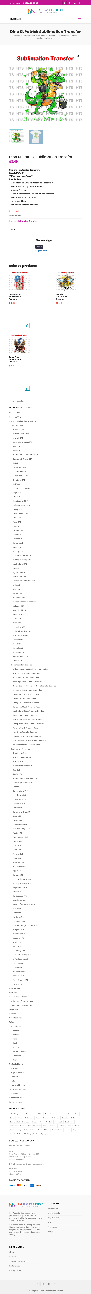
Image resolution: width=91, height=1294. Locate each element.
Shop (22, 35)
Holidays (14, 1081)
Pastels (61, 1126)
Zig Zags (44, 1134)
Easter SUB (17, 820)
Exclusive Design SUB (21, 829)
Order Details (54, 1213)
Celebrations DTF (20, 467)
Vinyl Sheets (16, 1026)
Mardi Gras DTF (19, 576)
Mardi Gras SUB (19, 900)
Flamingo (25, 1122)
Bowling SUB (19, 950)
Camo (38, 1118)
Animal (16, 1034)
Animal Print (38, 1114)
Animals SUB (18, 761)
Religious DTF (18, 606)
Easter (12, 1122)
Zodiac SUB (17, 984)
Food (41, 1122)
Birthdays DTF (20, 471)
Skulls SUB (17, 942)
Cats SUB (16, 787)
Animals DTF (18, 438)
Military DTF (17, 585)
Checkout (52, 1227)
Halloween (14, 1126)
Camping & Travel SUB (22, 782)
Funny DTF (17, 534)
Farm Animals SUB (20, 837)
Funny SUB (17, 858)
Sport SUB (17, 946)
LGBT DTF (16, 568)
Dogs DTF (17, 492)
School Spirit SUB (20, 934)
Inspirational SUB (20, 887)
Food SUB (17, 850)
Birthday (20, 1118)
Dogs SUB (17, 816)
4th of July (14, 1114)
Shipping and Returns (18, 1261)
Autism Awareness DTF (22, 442)
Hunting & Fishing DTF (22, 560)
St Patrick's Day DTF (22, 556)
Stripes (46, 1130)
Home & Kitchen (18, 1085)
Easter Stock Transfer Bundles (26, 694)
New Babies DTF (21, 476)
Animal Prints (50, 1114)
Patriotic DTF (18, 593)
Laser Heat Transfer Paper (22, 1005)
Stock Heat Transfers (35, 35)
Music (45, 1126)
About (11, 1252)
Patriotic (70, 1126)
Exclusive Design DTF (21, 505)
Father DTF (17, 518)
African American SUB (22, 757)
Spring (19, 1130)
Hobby (15, 1043)
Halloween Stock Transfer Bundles (27, 707)
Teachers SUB (19, 963)
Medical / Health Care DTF (24, 581)
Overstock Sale (15, 1018)
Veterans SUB (18, 976)
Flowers (34, 1122)
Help (13, 229)
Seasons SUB (18, 938)
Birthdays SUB (20, 795)
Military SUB (18, 908)
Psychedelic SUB (20, 921)
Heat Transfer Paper (18, 997)
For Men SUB (18, 854)
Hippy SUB (17, 871)
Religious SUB (18, 929)
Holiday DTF (18, 551)
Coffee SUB (17, 808)
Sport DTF (17, 623)
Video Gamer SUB (20, 980)
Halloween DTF (19, 543)
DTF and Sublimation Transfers (22, 421)
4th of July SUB (19, 753)
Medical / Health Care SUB (24, 904)
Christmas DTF (19, 480)
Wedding (27, 1134)
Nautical (53, 1126)
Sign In (39, 247)
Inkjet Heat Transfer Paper (22, 1001)
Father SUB (17, 841)
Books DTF (17, 450)
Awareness (61, 1114)
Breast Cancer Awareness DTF (26, 455)
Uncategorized (15, 1102)
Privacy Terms (15, 1270)
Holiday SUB (18, 875)
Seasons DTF (18, 614)
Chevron (46, 1118)
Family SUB (17, 833)
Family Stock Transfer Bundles (26, 702)
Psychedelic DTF (19, 597)
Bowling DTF (19, 627)
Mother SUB (18, 913)
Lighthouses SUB (20, 896)
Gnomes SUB (18, 862)
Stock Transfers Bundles (21, 665)
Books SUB (17, 774)
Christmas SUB (19, 803)
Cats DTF (16, 463)
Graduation (69, 1122)
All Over (16, 1030)
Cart (50, 1222)
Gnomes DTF (18, 539)
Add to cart (27, 325)
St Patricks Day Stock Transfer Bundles (29, 740)
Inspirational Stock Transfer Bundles (28, 711)
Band (12, 1118)
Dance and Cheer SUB (22, 812)
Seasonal (17, 1055)
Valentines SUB (19, 971)
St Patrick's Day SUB (22, 879)
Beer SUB (16, 770)
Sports (15, 1060)
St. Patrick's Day (29, 1130)
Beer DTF (16, 446)
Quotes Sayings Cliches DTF (24, 602)
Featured (13, 992)
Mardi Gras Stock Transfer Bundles (28, 719)
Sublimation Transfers (55, 35)
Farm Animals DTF (20, 513)
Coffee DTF (17, 484)
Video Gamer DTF (20, 656)
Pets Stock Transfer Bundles (25, 732)
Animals (14, 1093)
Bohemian (29, 1118)
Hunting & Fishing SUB (22, 883)
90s (22, 1114)
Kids (29, 1126)
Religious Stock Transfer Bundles (27, 736)
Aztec (70, 1114)
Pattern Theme (19, 1051)
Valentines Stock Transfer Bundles (27, 745)
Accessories (14, 413)
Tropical (76, 1130)
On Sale (12, 1013)
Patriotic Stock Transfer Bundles (27, 728)
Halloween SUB (19, 866)
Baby (76, 1114)
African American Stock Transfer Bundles (30, 669)
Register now (41, 251)
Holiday (16, 1047)
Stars (40, 1130)
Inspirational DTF (20, 564)
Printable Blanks (16, 1064)
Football (49, 1122)
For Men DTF (18, 530)
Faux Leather (14, 988)
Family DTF (17, 509)
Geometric (58, 1122)
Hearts (22, 1126)
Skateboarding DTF (22, 631)
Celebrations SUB (20, 791)
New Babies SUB (21, 799)
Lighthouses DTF (20, 572)
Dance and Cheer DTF (22, 488)
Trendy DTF (17, 644)
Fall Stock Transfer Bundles (24, 698)
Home (16, 35)
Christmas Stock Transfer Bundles (27, 690)
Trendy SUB (17, 967)
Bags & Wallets (17, 1072)
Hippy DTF (17, 547)
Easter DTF (17, 497)
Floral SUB (17, 845)
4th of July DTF (19, 429)
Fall (18, 1122)
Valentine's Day (16, 1134)
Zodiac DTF (17, 660)
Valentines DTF (19, 648)
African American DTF (22, 434)
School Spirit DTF (20, 610)
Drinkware (15, 1076)
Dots (73, 1118)
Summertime (57, 1130)
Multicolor (37, 1126)
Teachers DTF (18, 639)
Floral (15, 1039)
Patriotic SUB (18, 917)
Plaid (77, 1126)
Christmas (55, 1118)
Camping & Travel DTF (22, 459)
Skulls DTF (17, 618)
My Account (53, 1208)
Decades (65, 1118)
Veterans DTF (18, 652)
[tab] (45, 229)
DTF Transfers (17, 425)
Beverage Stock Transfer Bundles (27, 681)
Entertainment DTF (20, 501)
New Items (13, 1009)
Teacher (67, 1130)
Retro (12, 1130)
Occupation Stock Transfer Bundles (28, 723)
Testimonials (14, 1266)
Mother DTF (17, 589)
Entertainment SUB (21, 824)
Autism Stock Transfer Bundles (26, 677)
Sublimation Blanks (17, 1097)
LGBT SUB (17, 892)
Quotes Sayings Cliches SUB (25, 925)
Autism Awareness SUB (22, 766)
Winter (35, 1134)
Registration (53, 1218)
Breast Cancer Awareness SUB (26, 778)
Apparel (14, 1068)
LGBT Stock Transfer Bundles (25, 715)
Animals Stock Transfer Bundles (26, 673)
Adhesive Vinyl (15, 417)
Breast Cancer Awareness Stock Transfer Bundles (34, 686)
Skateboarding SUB (22, 955)
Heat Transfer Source (53, 1291)
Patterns (12, 1022)
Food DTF (17, 526)
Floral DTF (17, 522)
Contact (12, 1257)
